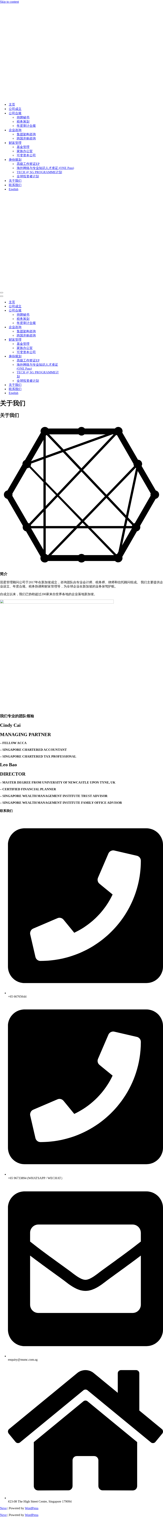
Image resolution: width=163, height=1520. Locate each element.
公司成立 (15, 109)
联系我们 (15, 185)
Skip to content (9, 1)
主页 (12, 104)
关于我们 (15, 180)
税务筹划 (23, 121)
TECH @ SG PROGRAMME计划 (39, 172)
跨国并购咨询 (26, 138)
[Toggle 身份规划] (69, 356)
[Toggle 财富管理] (69, 339)
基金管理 (23, 147)
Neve (3, 1508)
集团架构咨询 (26, 134)
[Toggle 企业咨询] (69, 327)
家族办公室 (25, 151)
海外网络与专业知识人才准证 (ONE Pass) (45, 168)
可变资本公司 (26, 155)
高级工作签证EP (28, 163)
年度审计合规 (26, 125)
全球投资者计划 (28, 176)
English (13, 189)
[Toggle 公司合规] (69, 310)
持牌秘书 (23, 117)
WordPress (31, 1508)
